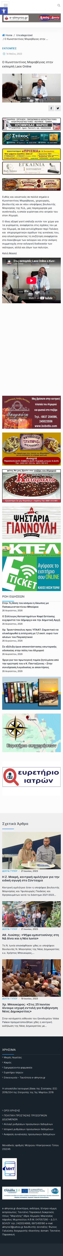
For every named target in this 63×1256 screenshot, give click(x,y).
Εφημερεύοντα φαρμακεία (18, 1067)
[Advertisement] (31, 339)
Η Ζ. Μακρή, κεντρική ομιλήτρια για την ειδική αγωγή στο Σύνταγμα (30, 878)
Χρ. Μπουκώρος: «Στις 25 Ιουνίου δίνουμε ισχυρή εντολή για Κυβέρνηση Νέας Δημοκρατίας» (30, 1008)
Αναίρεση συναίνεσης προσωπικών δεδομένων (29, 1134)
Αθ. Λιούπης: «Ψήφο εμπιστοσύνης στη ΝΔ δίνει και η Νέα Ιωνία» (30, 936)
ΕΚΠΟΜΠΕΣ (9, 48)
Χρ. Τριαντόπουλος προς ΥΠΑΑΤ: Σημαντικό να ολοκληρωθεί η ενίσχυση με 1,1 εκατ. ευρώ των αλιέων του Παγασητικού (30, 633)
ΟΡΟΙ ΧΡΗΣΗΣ (12, 1110)
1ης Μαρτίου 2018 (44, 1092)
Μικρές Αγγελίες (13, 1057)
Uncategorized (24, 35)
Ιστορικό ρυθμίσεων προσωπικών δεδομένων (28, 1129)
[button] (4, 11)
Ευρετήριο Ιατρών (13, 1072)
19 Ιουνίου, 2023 (29, 998)
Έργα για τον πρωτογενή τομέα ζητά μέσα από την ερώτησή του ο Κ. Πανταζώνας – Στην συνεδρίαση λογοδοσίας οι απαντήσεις (30, 663)
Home (9, 35)
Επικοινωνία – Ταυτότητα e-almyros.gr (24, 1077)
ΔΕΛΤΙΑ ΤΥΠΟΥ (9, 871)
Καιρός (7, 1062)
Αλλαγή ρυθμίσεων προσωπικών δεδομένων (28, 1124)
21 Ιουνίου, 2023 (29, 871)
